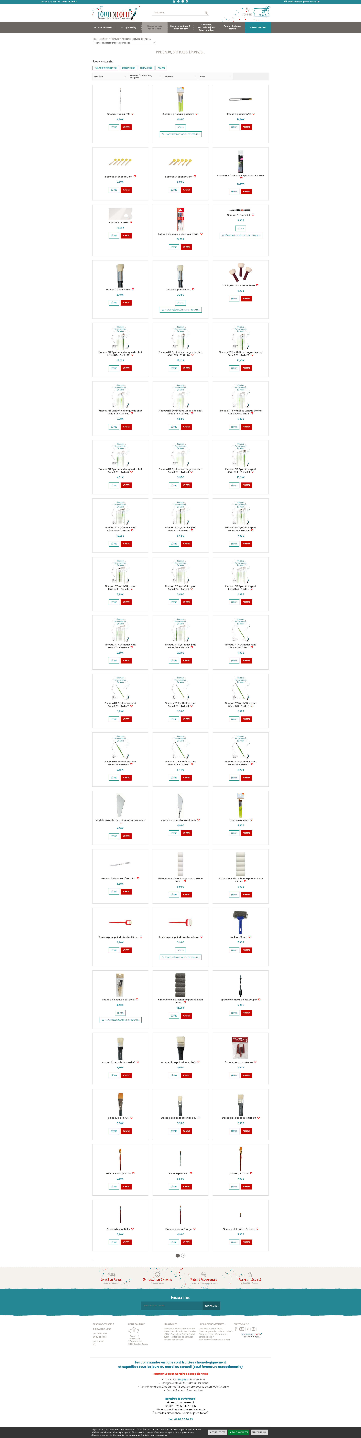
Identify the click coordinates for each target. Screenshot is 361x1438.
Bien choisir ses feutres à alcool (214, 1339)
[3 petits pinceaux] (240, 817)
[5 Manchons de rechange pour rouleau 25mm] (180, 875)
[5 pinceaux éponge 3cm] (180, 173)
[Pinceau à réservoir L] (240, 212)
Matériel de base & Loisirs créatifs (180, 27)
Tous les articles (100, 38)
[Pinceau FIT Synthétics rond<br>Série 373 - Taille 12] (240, 758)
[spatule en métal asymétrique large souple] (120, 817)
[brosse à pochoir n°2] (180, 286)
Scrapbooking (128, 27)
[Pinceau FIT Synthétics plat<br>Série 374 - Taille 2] (180, 641)
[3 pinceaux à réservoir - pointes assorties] (240, 172)
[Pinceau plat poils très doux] (240, 1226)
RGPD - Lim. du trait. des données (180, 1331)
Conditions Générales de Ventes (179, 1328)
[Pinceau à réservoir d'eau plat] (120, 875)
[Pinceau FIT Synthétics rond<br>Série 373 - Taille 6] (240, 700)
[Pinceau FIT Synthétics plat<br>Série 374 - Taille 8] (180, 583)
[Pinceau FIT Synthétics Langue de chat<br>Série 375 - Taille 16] (240, 349)
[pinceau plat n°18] (240, 1170)
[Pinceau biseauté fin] (120, 1226)
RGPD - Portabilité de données (178, 1336)
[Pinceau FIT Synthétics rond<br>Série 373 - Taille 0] (240, 641)
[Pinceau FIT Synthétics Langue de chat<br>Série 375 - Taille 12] (120, 407)
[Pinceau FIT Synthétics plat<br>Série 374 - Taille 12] (180, 524)
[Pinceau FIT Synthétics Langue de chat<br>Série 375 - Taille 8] (240, 407)
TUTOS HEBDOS (258, 27)
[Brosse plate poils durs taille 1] (120, 1059)
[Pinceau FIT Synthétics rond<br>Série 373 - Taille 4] (180, 700)
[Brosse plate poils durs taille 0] (240, 1115)
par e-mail (98, 1341)
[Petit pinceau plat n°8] (120, 1170)
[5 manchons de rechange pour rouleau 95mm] (180, 997)
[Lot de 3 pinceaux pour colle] (120, 997)
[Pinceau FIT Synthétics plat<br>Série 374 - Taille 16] (240, 524)
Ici (94, 1344)
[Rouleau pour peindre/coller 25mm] (120, 934)
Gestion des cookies (173, 1339)
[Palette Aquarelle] (120, 219)
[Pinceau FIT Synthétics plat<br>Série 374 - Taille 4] (120, 641)
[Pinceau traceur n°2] (120, 111)
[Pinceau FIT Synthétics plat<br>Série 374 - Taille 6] (240, 583)
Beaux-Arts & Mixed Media (154, 27)
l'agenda (183, 1379)
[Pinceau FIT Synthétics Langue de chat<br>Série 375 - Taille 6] (120, 466)
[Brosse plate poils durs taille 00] (180, 1115)
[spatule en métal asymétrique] (180, 817)
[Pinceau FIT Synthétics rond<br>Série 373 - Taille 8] (120, 758)
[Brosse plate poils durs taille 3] (180, 1059)
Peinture (115, 38)
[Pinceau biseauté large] (180, 1226)
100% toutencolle (103, 27)
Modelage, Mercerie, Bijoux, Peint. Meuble (206, 27)
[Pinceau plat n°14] (180, 1170)
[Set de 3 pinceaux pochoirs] (180, 111)
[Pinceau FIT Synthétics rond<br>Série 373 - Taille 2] (120, 700)
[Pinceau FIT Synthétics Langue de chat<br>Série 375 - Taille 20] (120, 349)
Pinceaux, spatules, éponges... (136, 38)
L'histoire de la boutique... (211, 1328)
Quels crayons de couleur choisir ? (216, 1331)
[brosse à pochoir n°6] (120, 286)
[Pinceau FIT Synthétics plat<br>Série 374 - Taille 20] (120, 524)
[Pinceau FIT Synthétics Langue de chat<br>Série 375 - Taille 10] (180, 407)
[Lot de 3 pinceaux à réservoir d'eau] (180, 231)
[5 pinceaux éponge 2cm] (120, 173)
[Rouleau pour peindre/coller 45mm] (180, 934)
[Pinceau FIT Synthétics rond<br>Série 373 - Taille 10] (180, 758)
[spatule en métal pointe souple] (240, 997)
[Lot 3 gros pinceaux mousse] (240, 282)
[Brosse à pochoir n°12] (240, 111)
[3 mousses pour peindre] (240, 1059)
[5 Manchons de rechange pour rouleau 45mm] (240, 875)
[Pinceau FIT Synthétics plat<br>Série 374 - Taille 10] (120, 583)
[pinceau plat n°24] (120, 1115)
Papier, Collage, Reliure (232, 27)
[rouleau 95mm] (240, 934)
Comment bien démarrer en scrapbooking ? (213, 1335)
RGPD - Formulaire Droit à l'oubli (179, 1334)
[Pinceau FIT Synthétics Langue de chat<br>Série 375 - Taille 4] (180, 466)
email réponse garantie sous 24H (304, 1)
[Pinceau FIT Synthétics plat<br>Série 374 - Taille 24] (240, 466)
